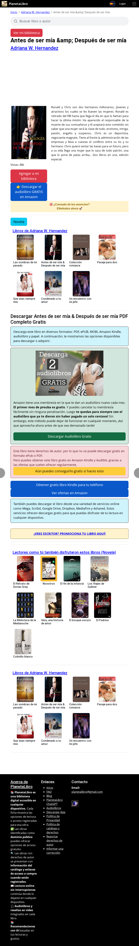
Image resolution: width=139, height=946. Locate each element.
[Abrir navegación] (134, 3)
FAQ (49, 792)
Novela (18, 221)
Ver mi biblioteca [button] (26, 32)
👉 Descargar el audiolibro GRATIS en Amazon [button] (29, 191)
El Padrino (102, 620)
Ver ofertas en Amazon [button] (69, 493)
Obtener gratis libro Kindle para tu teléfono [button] (69, 484)
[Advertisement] (69, 79)
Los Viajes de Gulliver (96, 585)
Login (122, 3)
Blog (49, 796)
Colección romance (75, 264)
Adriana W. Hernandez (35, 12)
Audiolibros (53, 808)
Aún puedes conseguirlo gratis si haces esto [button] (69, 471)
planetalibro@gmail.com (87, 792)
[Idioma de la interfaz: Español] (112, 4)
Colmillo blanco (23, 656)
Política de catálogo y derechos (53, 828)
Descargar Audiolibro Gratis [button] (69, 436)
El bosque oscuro (80, 620)
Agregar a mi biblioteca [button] (29, 176)
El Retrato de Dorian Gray (21, 585)
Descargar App (55, 812)
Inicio (14, 12)
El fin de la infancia (72, 583)
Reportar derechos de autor (54, 840)
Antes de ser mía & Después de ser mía (53, 264)
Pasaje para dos (107, 262)
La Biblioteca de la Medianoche (24, 622)
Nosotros (49, 583)
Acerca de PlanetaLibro (22, 784)
